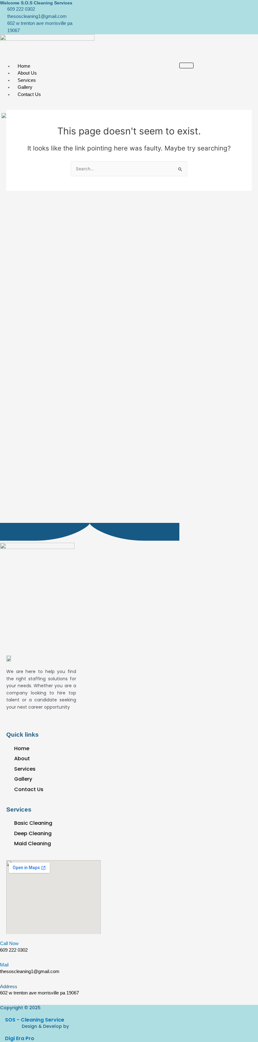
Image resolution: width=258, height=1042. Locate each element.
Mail (4, 964)
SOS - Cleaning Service (34, 1019)
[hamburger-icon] (186, 65)
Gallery (25, 87)
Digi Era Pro (19, 1038)
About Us (27, 73)
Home (24, 66)
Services (27, 80)
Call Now (9, 943)
